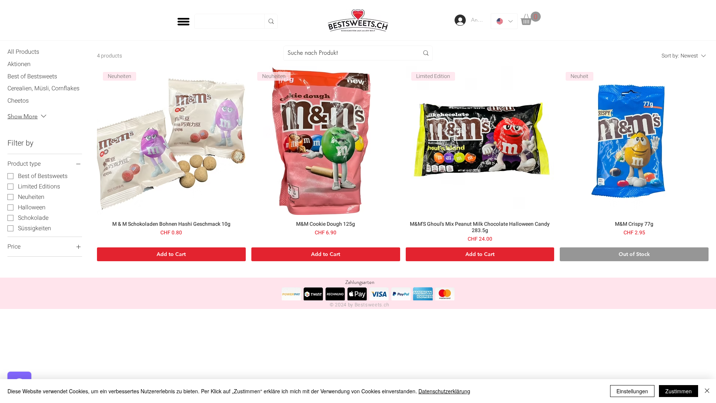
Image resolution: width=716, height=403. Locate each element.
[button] (531, 18)
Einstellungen (632, 391)
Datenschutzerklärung (444, 391)
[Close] (707, 391)
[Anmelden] (459, 20)
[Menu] (183, 21)
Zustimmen (678, 391)
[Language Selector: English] (504, 21)
